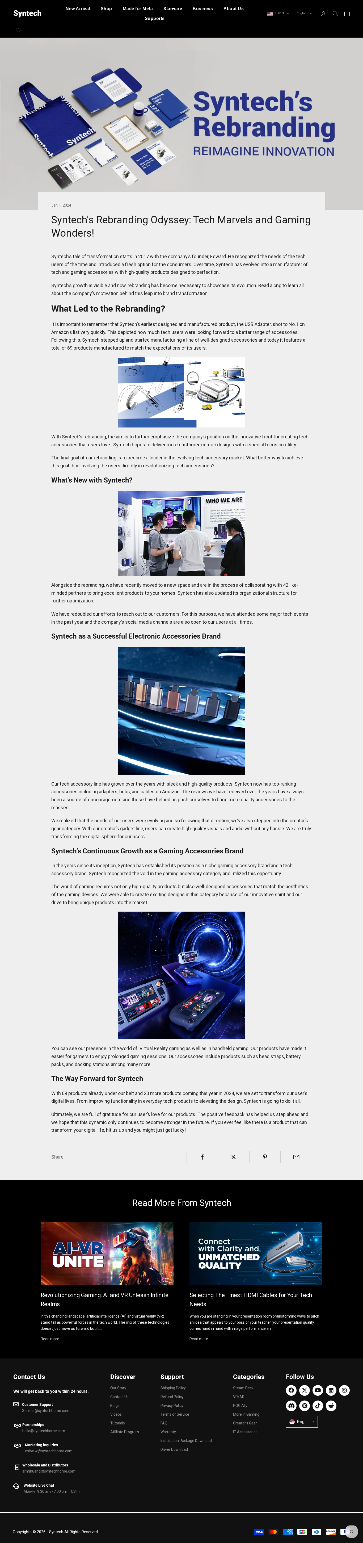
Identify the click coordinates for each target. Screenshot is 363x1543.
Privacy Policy (172, 1405)
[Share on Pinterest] (265, 1157)
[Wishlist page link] (18, 30)
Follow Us (300, 1377)
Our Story (118, 1388)
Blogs (115, 1405)
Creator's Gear (245, 1423)
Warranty (168, 1432)
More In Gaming (246, 1414)
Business (203, 8)
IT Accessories (245, 1432)
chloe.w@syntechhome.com (49, 1451)
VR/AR (238, 1397)
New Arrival (78, 8)
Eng (305, 1421)
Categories (248, 1377)
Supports (155, 18)
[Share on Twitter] (233, 1157)
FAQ (164, 1423)
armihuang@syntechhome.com (48, 1471)
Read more (50, 1339)
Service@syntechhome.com (45, 1410)
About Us (233, 8)
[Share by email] (296, 1157)
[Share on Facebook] (202, 1157)
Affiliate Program (124, 1432)
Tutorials (117, 1423)
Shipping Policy (173, 1388)
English (302, 13)
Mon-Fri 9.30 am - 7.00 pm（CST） (53, 1491)
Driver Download (174, 1449)
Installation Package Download (186, 1441)
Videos (116, 1414)
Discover (123, 1377)
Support (172, 1377)
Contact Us (29, 1377)
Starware (172, 8)
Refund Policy (172, 1397)
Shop (106, 8)
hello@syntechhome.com (43, 1431)
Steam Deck (243, 1388)
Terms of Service (175, 1414)
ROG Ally (240, 1405)
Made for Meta (138, 8)
